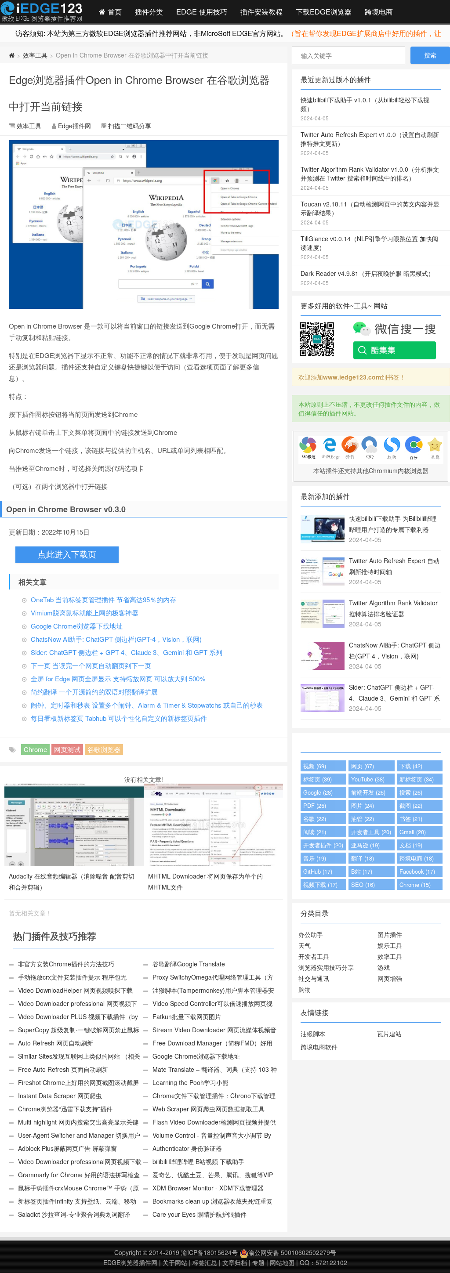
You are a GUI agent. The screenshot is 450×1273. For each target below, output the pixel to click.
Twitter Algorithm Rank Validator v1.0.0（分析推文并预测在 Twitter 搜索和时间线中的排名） (370, 178)
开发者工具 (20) (371, 832)
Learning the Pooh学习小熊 (190, 1082)
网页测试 (67, 749)
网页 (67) (362, 766)
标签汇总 (204, 1262)
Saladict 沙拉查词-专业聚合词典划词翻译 (74, 1214)
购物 (304, 989)
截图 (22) (410, 805)
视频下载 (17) (320, 884)
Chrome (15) (415, 884)
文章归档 (234, 1262)
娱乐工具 (389, 945)
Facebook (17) (417, 871)
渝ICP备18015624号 (209, 1252)
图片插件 (389, 934)
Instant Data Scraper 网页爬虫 (60, 1095)
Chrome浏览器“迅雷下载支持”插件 (65, 1108)
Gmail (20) (412, 832)
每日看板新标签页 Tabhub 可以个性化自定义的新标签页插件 (119, 718)
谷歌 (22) (314, 818)
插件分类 (149, 11)
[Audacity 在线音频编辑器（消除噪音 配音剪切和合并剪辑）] (74, 824)
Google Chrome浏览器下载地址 (77, 625)
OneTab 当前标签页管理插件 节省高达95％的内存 (103, 599)
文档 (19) (410, 845)
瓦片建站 (389, 1033)
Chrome (35, 749)
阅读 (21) (314, 832)
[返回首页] (12, 55)
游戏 (383, 967)
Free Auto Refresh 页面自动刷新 (63, 1069)
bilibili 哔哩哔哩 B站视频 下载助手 (198, 1161)
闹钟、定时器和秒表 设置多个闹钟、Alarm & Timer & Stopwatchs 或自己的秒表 (147, 704)
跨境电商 (379, 11)
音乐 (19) (314, 858)
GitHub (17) (317, 871)
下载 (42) (410, 766)
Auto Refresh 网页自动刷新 (55, 1042)
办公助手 (310, 934)
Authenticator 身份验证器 (187, 1148)
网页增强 (389, 978)
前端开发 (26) (368, 792)
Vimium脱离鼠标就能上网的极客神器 (84, 612)
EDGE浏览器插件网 (130, 1262)
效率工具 (35, 55)
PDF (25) (314, 805)
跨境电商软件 (319, 1046)
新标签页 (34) (416, 779)
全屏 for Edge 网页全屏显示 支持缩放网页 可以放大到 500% (118, 678)
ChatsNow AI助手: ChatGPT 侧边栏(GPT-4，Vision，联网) (116, 639)
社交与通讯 (313, 978)
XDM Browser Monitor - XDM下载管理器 (208, 1187)
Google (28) (318, 792)
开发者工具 (313, 956)
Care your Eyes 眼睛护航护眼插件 (199, 1214)
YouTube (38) (368, 779)
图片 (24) (362, 805)
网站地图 (282, 1262)
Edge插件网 (41, 12)
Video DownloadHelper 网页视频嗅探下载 (75, 990)
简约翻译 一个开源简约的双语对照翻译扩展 (94, 691)
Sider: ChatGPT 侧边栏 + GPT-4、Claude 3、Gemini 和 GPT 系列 (126, 652)
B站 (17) (361, 871)
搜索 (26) (410, 792)
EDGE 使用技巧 (201, 11)
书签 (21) (410, 818)
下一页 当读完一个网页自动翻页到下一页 (91, 665)
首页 (113, 11)
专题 (258, 1262)
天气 (304, 945)
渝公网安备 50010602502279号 (292, 1252)
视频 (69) (314, 766)
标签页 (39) (317, 779)
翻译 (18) (362, 858)
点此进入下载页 (67, 554)
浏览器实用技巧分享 (326, 967)
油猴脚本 (313, 1033)
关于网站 (175, 1262)
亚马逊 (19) (365, 845)
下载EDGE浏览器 (324, 11)
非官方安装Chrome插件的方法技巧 (66, 963)
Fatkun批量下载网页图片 (186, 1016)
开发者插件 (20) (323, 845)
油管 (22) (362, 818)
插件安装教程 (261, 11)
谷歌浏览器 (103, 749)
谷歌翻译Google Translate (188, 963)
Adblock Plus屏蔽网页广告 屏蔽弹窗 (67, 1148)
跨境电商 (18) (416, 858)
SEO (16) (363, 884)
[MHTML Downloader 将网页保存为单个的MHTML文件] (213, 824)
